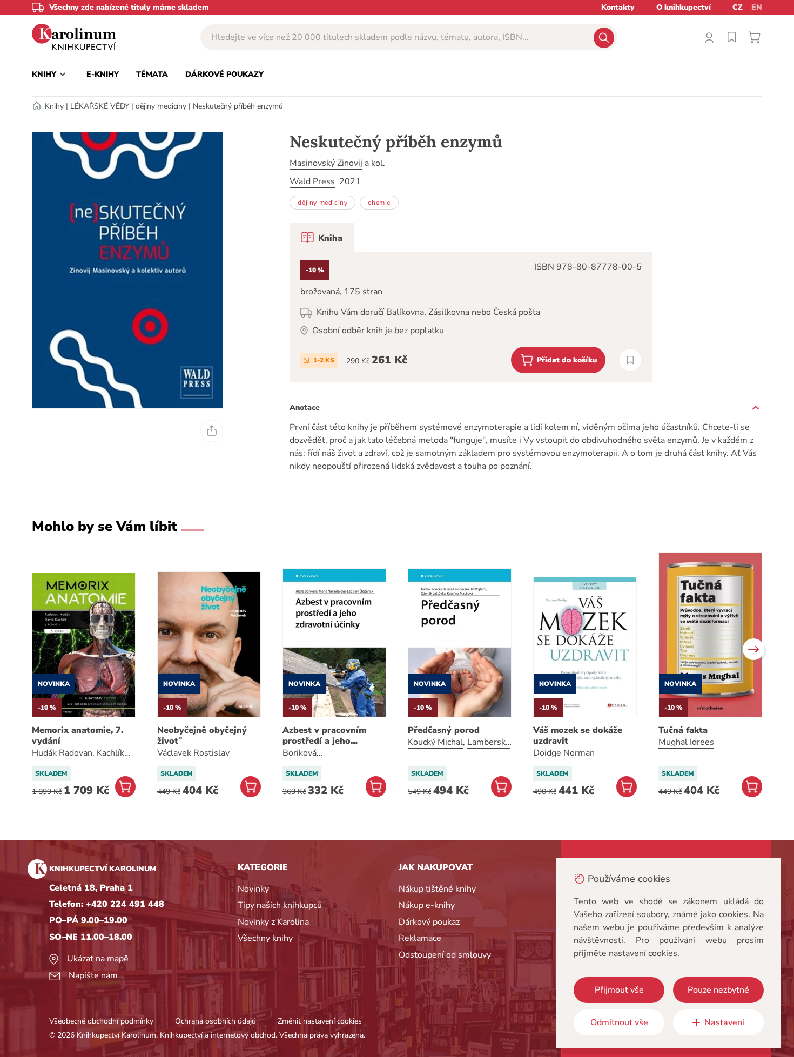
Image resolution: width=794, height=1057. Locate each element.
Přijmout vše (619, 990)
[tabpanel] (471, 317)
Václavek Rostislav (193, 753)
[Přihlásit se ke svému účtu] (709, 37)
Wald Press (312, 181)
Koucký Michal (435, 742)
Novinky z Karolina (273, 922)
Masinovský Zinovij (326, 163)
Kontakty (618, 7)
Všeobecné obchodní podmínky (101, 1021)
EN (756, 7)
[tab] (322, 237)
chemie (379, 202)
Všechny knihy (265, 938)
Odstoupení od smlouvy (445, 955)
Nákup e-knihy (427, 905)
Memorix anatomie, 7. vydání (77, 735)
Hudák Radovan (62, 753)
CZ (737, 7)
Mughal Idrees (686, 742)
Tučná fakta (683, 730)
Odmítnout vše (619, 1022)
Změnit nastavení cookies (320, 1021)
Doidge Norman (564, 753)
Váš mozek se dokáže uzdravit (577, 735)
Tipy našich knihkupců (280, 905)
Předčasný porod (444, 730)
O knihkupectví (683, 7)
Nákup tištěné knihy (437, 889)
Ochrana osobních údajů (215, 1021)
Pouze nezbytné (718, 990)
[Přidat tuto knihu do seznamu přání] (630, 360)
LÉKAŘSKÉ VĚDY (99, 106)
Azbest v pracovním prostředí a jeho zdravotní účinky (324, 735)
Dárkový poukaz (429, 922)
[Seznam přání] (732, 37)
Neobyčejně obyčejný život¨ (202, 735)
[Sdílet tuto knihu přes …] (211, 431)
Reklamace (420, 938)
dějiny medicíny (161, 106)
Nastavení (724, 1022)
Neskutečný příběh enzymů (238, 106)
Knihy (54, 106)
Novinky (253, 889)
